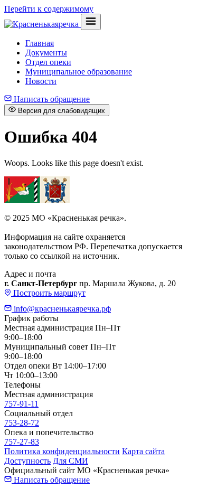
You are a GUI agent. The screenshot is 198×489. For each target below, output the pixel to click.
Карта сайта (143, 451)
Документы (46, 52)
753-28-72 (21, 422)
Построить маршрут (48, 292)
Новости (40, 81)
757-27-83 (21, 441)
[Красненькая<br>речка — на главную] (42, 24)
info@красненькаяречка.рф (61, 308)
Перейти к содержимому (48, 8)
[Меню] (91, 22)
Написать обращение (51, 99)
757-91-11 (21, 403)
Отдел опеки (48, 62)
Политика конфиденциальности (62, 451)
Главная (39, 43)
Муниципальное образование (78, 71)
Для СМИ (70, 460)
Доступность (27, 460)
